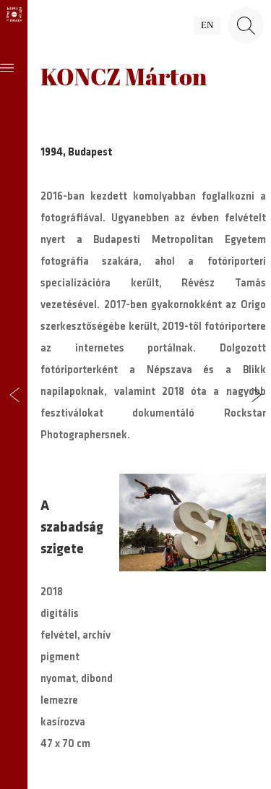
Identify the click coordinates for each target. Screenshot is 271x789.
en (207, 25)
